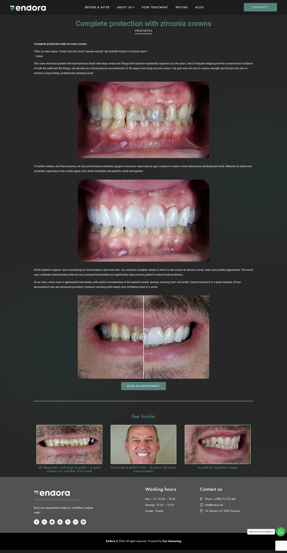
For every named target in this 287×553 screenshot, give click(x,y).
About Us (124, 7)
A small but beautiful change (218, 467)
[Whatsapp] (75, 522)
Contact (260, 7)
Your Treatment (155, 7)
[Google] (60, 522)
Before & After (97, 7)
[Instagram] (44, 522)
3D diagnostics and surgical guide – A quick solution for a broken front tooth (69, 469)
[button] (143, 386)
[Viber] (67, 522)
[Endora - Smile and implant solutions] (28, 7)
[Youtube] (52, 522)
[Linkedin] (83, 522)
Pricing (182, 7)
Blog (199, 7)
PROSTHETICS (143, 30)
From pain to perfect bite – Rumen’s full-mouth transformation (143, 469)
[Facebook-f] (36, 522)
